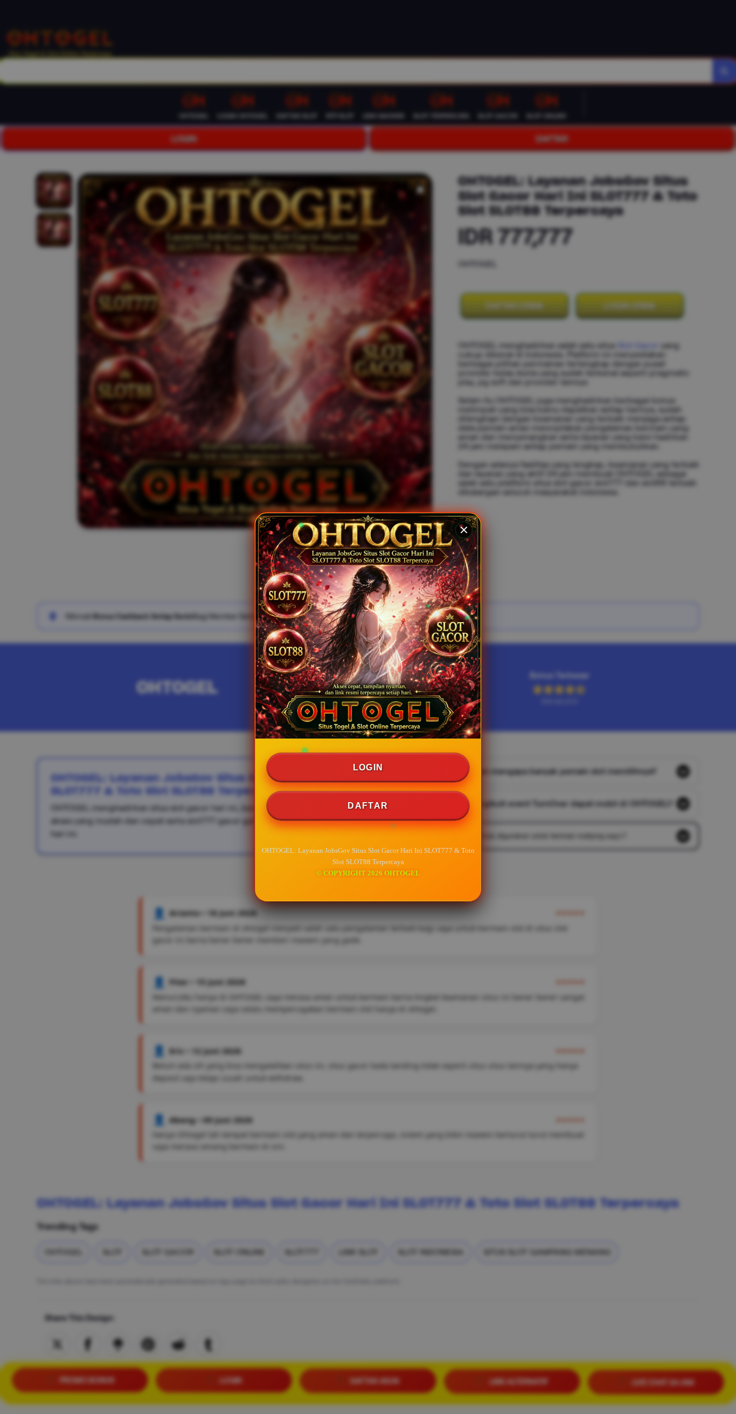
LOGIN (368, 767)
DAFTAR (368, 805)
